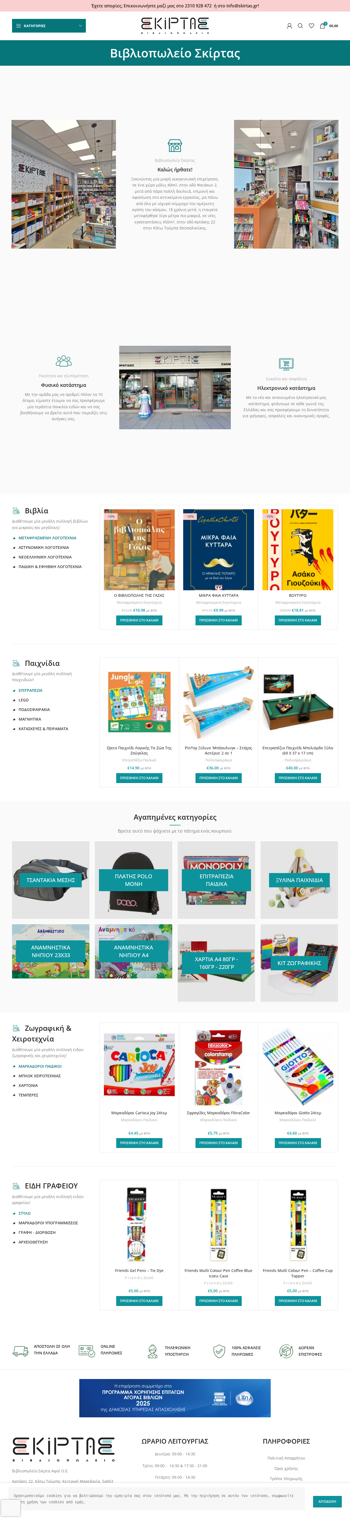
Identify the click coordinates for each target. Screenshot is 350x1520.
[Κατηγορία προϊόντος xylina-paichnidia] (299, 880)
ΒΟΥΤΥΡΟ (298, 595)
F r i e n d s (133, 1277)
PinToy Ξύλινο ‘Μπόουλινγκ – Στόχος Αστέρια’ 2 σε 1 (218, 750)
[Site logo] (175, 25)
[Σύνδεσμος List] (63, 1481)
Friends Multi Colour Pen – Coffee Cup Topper (298, 1273)
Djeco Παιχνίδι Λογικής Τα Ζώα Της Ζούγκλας (139, 750)
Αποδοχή (327, 1501)
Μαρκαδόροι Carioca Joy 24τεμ (139, 1112)
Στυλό (148, 1277)
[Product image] (139, 702)
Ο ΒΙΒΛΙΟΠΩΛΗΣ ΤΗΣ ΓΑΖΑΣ (139, 595)
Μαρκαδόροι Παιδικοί (139, 1119)
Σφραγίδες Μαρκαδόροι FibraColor (218, 1112)
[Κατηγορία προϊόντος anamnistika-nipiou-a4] (133, 951)
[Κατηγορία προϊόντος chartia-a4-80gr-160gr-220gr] (216, 963)
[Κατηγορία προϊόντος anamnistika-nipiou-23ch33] (50, 951)
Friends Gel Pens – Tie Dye (139, 1270)
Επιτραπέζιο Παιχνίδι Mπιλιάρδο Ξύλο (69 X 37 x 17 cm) (297, 750)
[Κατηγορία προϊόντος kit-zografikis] (299, 963)
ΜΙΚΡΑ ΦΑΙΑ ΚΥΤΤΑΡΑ (218, 595)
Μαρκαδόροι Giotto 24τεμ (298, 1112)
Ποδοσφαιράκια (218, 760)
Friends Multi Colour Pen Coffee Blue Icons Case (218, 1273)
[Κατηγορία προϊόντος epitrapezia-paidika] (216, 880)
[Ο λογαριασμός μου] (289, 25)
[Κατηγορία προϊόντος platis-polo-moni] (133, 880)
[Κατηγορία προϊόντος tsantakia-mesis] (50, 880)
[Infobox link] (41, 1351)
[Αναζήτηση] (300, 25)
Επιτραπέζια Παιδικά (139, 760)
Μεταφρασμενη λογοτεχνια (139, 602)
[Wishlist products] (311, 25)
